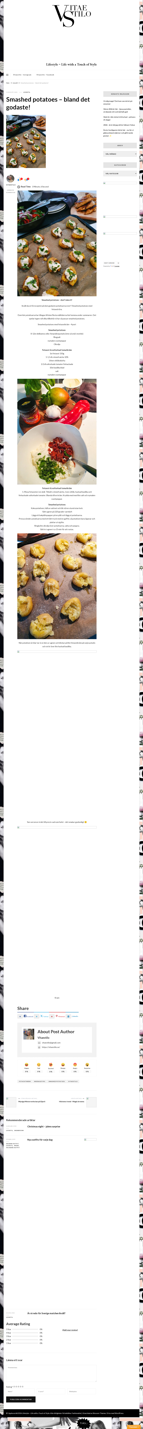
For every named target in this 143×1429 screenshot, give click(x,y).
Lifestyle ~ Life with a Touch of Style (71, 64)
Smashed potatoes (57, 1081)
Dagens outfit (12, 1143)
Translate (116, 266)
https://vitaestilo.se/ (51, 1047)
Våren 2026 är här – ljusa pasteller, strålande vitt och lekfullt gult (117, 110)
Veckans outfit (13, 1147)
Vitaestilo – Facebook (45, 75)
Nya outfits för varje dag (40, 1139)
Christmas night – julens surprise (43, 1126)
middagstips (39, 1081)
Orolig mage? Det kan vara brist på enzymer (117, 102)
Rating (9, 1387)
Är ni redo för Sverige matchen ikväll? (46, 1313)
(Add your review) (70, 1330)
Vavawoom (19, 1130)
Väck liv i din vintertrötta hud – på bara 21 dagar (119, 118)
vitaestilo (73, 1081)
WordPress (119, 1413)
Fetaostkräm (25, 1081)
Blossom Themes (99, 1413)
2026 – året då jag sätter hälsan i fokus (119, 125)
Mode (16, 1145)
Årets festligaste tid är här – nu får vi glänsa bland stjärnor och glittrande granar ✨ (118, 133)
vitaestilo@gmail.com (51, 1042)
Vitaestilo (10, 185)
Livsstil (26, 92)
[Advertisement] (71, 45)
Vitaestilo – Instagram (22, 75)
